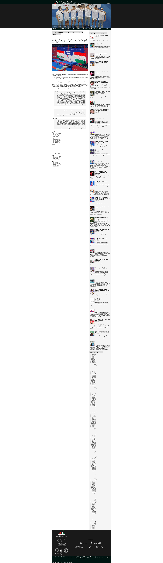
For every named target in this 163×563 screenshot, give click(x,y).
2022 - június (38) (92, 402)
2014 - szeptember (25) (93, 491)
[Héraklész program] (91, 544)
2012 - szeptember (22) (93, 513)
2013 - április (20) (92, 506)
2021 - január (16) (92, 418)
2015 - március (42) (93, 485)
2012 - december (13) (93, 510)
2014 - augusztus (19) (93, 492)
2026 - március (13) (93, 359)
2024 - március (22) (93, 382)
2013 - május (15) (92, 505)
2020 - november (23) (93, 420)
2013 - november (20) (93, 499)
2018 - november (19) (93, 443)
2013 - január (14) (92, 509)
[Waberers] (84, 544)
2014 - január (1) (92, 497)
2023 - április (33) (92, 392)
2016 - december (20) (93, 465)
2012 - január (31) (92, 520)
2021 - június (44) (92, 413)
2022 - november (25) (93, 397)
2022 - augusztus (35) (93, 400)
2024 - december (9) (93, 373)
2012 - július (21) (92, 515)
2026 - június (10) (92, 356)
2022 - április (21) (92, 404)
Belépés (108, 3)
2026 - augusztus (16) (93, 354)
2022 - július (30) (92, 401)
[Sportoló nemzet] (81, 548)
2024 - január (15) (92, 384)
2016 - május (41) (92, 472)
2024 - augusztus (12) (93, 377)
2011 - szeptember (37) (93, 524)
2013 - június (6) (92, 504)
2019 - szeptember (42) (93, 433)
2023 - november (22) (93, 386)
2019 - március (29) (93, 439)
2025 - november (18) (93, 363)
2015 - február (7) (92, 486)
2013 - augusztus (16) (93, 502)
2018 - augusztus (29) (93, 446)
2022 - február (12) (93, 406)
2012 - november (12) (93, 511)
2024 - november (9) (93, 374)
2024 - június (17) (92, 379)
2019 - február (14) (93, 440)
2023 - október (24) (93, 387)
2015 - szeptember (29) (93, 479)
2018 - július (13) (92, 447)
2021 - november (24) (93, 409)
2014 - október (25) (93, 490)
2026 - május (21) (92, 357)
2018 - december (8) (93, 442)
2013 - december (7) (93, 498)
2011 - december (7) (93, 521)
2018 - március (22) (93, 451)
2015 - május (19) (92, 483)
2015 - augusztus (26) (93, 480)
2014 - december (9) (93, 488)
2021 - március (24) (93, 416)
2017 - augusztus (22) (93, 457)
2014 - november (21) (93, 489)
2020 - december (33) (93, 419)
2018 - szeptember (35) (93, 445)
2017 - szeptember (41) (93, 456)
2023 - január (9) (92, 395)
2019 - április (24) (92, 438)
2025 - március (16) (93, 370)
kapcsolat (107, 28)
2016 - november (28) (93, 466)
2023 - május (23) (92, 391)
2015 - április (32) (92, 484)
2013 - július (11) (92, 503)
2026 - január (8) (92, 361)
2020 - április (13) (92, 427)
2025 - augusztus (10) (93, 366)
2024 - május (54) (92, 380)
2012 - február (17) (93, 519)
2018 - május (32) (92, 449)
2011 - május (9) (92, 528)
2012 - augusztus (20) (93, 514)
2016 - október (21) (93, 467)
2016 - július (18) (92, 470)
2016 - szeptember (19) (93, 468)
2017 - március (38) (93, 462)
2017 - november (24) (93, 454)
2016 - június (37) (92, 471)
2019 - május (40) (92, 437)
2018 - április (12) (92, 450)
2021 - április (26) (92, 415)
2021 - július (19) (92, 412)
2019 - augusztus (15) (93, 434)
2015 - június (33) (92, 482)
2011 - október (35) (93, 523)
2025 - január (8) (92, 372)
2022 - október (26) (93, 398)
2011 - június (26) (92, 527)
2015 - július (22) (92, 481)
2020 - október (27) (93, 421)
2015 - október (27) (93, 478)
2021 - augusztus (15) (93, 411)
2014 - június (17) (92, 494)
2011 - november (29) (93, 522)
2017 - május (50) (92, 460)
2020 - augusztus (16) (93, 423)
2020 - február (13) (93, 429)
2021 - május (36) (92, 414)
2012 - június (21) (92, 516)
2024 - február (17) (93, 383)
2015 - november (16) (93, 477)
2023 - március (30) (93, 393)
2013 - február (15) (93, 508)
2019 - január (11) (92, 441)
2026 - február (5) (92, 360)
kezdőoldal (55, 28)
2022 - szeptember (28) (93, 399)
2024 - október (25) (93, 375)
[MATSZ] (62, 535)
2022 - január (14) (92, 407)
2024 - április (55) (92, 381)
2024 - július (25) (92, 378)
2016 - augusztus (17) (93, 469)
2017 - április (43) (92, 461)
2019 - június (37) (92, 436)
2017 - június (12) (92, 459)
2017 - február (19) (93, 463)
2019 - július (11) (92, 435)
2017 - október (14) (93, 455)
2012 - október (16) (93, 512)
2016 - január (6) (92, 475)
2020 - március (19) (93, 428)
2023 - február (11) (93, 394)
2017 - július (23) (92, 458)
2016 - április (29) (92, 473)
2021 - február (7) (92, 417)
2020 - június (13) (92, 425)
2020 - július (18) (92, 424)
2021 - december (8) (93, 408)
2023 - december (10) (93, 385)
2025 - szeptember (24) (93, 365)
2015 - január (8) (92, 487)
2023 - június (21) (92, 390)
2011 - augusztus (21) (93, 525)
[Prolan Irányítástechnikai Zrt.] (97, 544)
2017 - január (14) (92, 464)
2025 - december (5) (93, 362)
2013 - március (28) (93, 507)
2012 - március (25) (93, 518)
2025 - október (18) (93, 364)
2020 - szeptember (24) (93, 422)
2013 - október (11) (93, 500)
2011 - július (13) (92, 526)
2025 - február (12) (93, 371)
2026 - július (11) (92, 355)
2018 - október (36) (93, 444)
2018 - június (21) (92, 448)
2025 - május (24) (92, 368)
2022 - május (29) (92, 403)
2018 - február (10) (93, 452)
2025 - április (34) (92, 369)
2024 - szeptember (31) (93, 376)
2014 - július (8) (92, 493)
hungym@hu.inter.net (61, 541)
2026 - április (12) (92, 358)
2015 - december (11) (93, 476)
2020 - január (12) (92, 430)
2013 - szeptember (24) (93, 501)
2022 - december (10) (93, 396)
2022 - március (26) (93, 405)
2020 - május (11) (92, 426)
